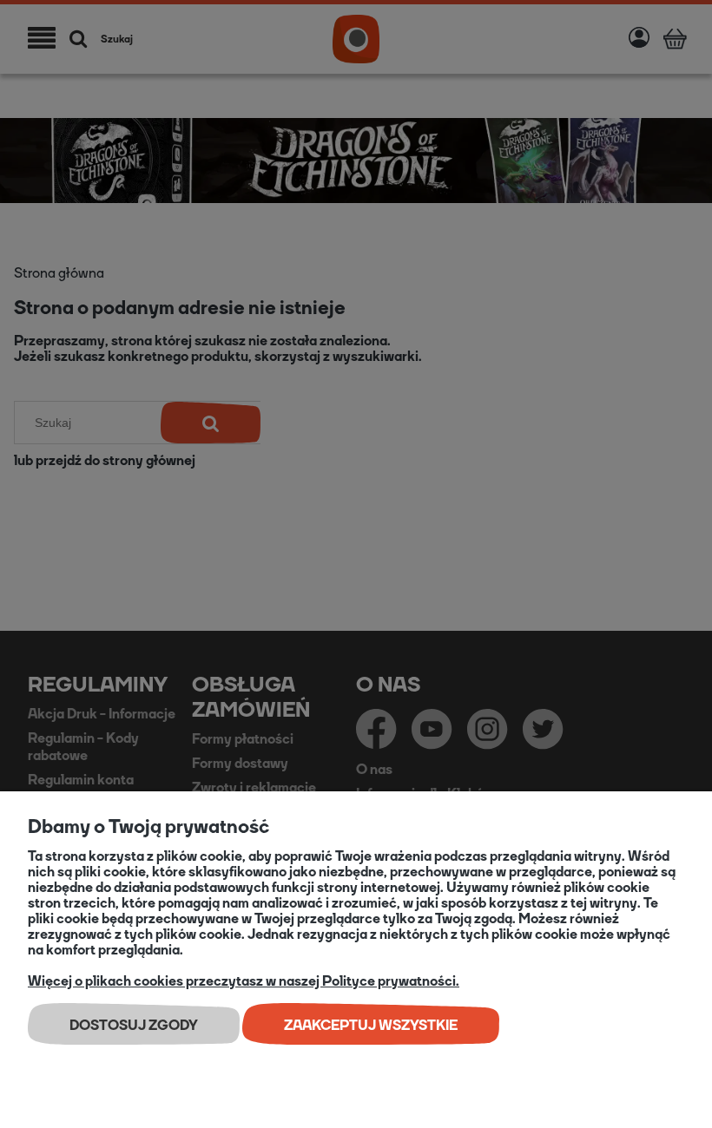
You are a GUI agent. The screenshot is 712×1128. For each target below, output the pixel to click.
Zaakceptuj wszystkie (371, 1025)
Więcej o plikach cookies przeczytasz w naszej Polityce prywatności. (243, 981)
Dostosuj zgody (133, 1025)
